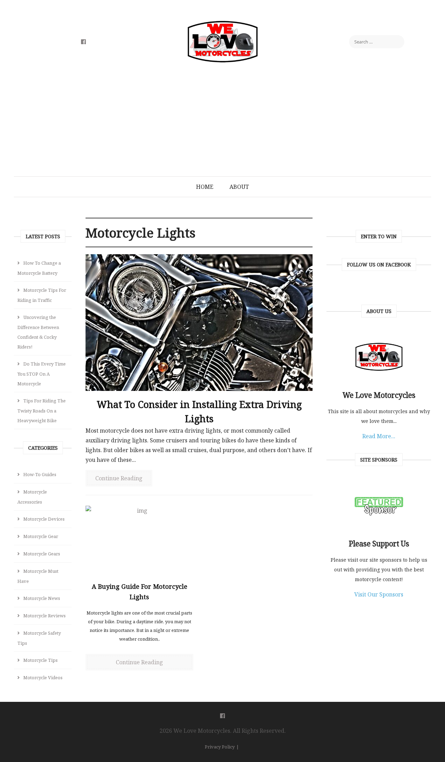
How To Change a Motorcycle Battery (39, 268)
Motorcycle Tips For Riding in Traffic (41, 295)
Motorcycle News (41, 598)
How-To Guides (39, 474)
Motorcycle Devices (44, 519)
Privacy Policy (220, 747)
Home (204, 187)
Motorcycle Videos (43, 677)
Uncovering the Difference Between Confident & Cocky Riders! (38, 332)
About (239, 187)
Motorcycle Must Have (37, 576)
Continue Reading (119, 478)
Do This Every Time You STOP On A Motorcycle (41, 374)
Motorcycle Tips (40, 660)
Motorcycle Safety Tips (39, 638)
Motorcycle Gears (41, 554)
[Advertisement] (222, 124)
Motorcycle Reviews (44, 615)
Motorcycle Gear (40, 536)
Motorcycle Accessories (32, 497)
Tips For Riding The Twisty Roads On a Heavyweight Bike (41, 411)
